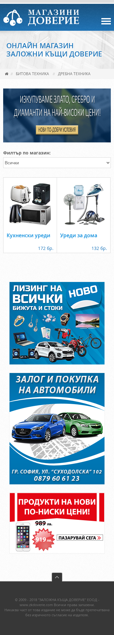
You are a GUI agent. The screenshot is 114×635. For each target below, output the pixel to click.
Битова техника (32, 73)
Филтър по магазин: (27, 153)
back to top (57, 576)
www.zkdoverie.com (36, 604)
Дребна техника (74, 73)
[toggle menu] (106, 21)
